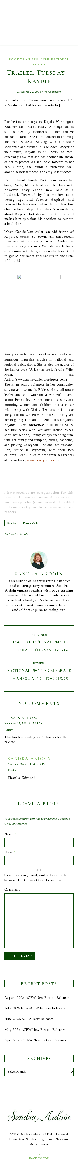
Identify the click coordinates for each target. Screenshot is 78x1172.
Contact (44, 1144)
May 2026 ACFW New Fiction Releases (34, 1030)
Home (13, 1139)
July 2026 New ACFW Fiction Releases (34, 1008)
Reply (8, 729)
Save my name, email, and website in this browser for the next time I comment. (36, 878)
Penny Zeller (31, 523)
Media (33, 1144)
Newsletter (63, 1139)
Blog (41, 1139)
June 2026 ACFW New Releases (29, 1019)
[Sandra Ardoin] (39, 19)
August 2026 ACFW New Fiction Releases (37, 998)
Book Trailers (23, 59)
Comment (12, 889)
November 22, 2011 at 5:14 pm (23, 723)
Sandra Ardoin (18, 534)
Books (50, 1139)
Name (10, 834)
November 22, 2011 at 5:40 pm (27, 764)
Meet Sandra (27, 1139)
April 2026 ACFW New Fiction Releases (35, 1040)
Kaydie (11, 523)
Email (10, 852)
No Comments (52, 91)
